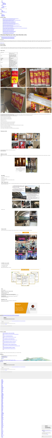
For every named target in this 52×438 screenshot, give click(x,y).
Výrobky (2, 2)
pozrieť (3, 337)
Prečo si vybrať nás (4, 6)
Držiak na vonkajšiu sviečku (11, 360)
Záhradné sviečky (2, 360)
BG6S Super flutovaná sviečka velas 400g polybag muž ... (10, 344)
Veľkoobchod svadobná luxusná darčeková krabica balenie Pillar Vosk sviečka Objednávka (10, 315)
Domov (2, 10)
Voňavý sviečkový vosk (6, 360)
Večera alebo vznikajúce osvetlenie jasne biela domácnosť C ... (9, 28)
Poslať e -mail (1, 361)
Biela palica (2, 14)
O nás (2, 5)
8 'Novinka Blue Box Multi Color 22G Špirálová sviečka (8, 33)
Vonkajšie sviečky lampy (16, 360)
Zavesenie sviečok (21, 360)
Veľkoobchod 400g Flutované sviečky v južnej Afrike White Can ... (9, 22)
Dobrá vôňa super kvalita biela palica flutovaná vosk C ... (8, 25)
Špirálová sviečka (4, 4)
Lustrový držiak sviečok (25, 360)
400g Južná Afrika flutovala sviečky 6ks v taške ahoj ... (9, 341)
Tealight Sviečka (3, 15)
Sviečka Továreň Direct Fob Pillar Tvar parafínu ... (9, 347)
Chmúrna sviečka (4, 3)
